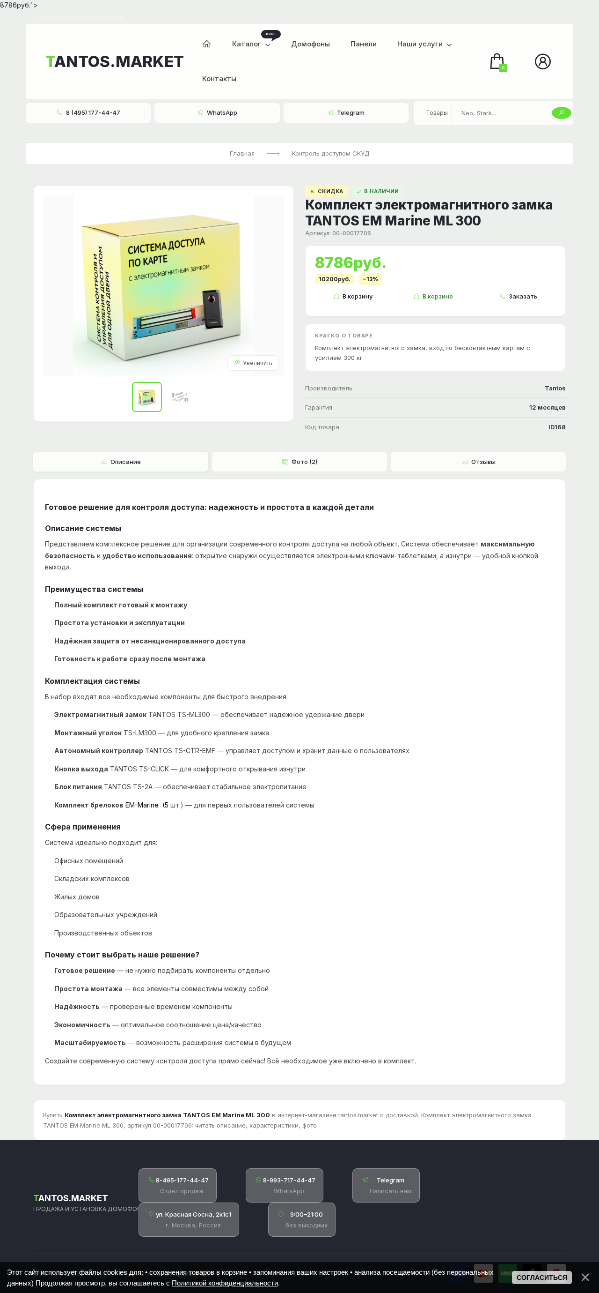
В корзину (358, 296)
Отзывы (483, 461)
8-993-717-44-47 (289, 1180)
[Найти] (561, 113)
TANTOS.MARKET (114, 61)
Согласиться (542, 1277)
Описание (125, 461)
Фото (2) (304, 461)
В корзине (438, 296)
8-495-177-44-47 (182, 1180)
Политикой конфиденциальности (225, 1283)
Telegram (390, 1180)
